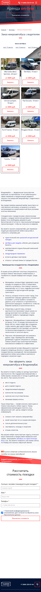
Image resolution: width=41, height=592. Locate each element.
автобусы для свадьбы (13, 243)
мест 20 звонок (33, 47)
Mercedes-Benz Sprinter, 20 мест (10, 73)
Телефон (4, 501)
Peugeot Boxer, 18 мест (30, 130)
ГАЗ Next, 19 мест (31, 72)
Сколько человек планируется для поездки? (19, 484)
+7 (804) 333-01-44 (27, 3)
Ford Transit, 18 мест (10, 130)
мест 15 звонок (8, 47)
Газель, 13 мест (10, 159)
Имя (3, 493)
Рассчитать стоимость (20, 15)
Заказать (10, 82)
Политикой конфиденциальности (17, 511)
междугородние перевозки (15, 254)
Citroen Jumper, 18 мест (10, 102)
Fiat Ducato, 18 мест (31, 101)
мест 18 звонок (20, 47)
